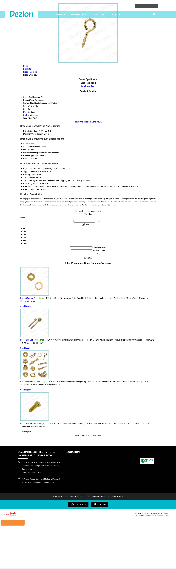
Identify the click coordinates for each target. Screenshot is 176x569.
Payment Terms (29, 168)
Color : (93, 298)
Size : (35, 343)
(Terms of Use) (166, 513)
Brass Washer (26, 298)
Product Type (28, 156)
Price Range (28, 131)
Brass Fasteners (27, 382)
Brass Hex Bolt (27, 423)
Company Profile (78, 14)
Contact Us (115, 14)
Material (26, 150)
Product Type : (126, 298)
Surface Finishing (30, 153)
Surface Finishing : (48, 385)
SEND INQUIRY (81, 435)
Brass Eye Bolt (26, 340)
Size (25, 159)
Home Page (60, 14)
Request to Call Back (82, 122)
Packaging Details (30, 183)
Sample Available (30, 177)
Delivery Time (29, 174)
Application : (35, 426)
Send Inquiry (97, 122)
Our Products (98, 14)
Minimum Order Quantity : (75, 298)
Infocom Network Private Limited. (161, 515)
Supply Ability (29, 171)
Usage (26, 147)
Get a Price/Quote (88, 86)
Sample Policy (29, 180)
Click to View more (31, 115)
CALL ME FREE (94, 435)
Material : (106, 298)
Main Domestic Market (32, 189)
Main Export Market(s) (32, 186)
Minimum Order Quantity (33, 134)
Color (25, 144)
